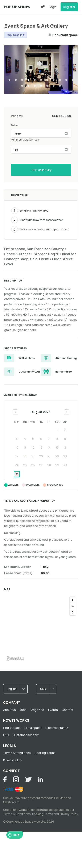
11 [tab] (72, 80)
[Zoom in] (73, 600)
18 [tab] (60, 86)
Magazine (37, 710)
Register (69, 7)
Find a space (12, 728)
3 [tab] (22, 80)
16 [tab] (47, 86)
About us (9, 710)
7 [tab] (47, 80)
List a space (33, 728)
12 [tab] (22, 86)
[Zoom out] (73, 606)
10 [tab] (66, 80)
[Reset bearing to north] (73, 612)
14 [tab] (35, 86)
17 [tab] (54, 86)
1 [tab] (9, 80)
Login (52, 7)
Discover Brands (56, 728)
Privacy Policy (69, 814)
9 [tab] (60, 80)
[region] (41, 628)
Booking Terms (45, 753)
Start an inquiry (41, 170)
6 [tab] (41, 80)
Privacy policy (12, 760)
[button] (43, 6)
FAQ (6, 735)
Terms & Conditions (17, 753)
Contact (67, 710)
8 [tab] (54, 80)
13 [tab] (28, 86)
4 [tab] (28, 80)
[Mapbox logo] (14, 658)
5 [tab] (35, 80)
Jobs (23, 710)
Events (53, 710)
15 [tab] (41, 86)
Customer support (26, 735)
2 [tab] (16, 80)
